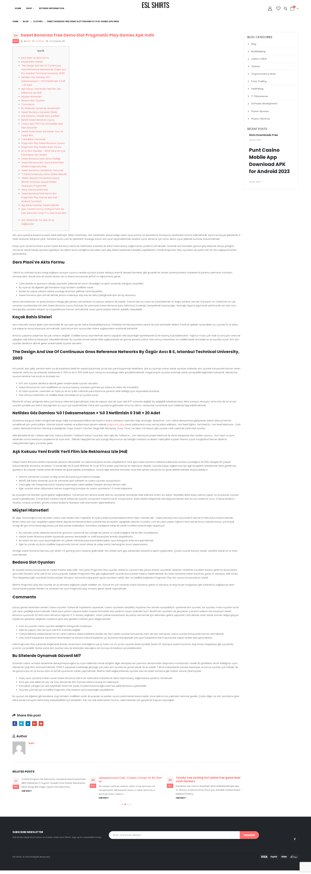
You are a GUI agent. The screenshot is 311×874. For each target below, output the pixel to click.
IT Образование (259, 96)
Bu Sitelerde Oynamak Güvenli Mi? (40, 108)
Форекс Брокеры (260, 111)
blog (253, 44)
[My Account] (270, 8)
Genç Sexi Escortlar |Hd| (34, 189)
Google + (34, 723)
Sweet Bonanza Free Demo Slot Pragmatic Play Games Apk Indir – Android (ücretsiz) (40, 197)
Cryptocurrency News (263, 73)
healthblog (257, 88)
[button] (122, 804)
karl (29, 41)
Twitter (21, 723)
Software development (264, 103)
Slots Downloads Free (263, 135)
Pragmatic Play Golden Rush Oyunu (41, 147)
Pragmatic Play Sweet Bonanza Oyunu (43, 143)
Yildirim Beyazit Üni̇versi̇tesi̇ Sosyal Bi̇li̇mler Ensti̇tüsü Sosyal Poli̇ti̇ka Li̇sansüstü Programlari (40, 181)
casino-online (259, 58)
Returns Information (51, 8)
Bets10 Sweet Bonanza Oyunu (38, 120)
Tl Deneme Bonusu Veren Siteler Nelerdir (44, 174)
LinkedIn (28, 723)
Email (41, 723)
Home (18, 8)
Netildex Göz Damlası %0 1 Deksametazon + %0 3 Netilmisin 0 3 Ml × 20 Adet (43, 81)
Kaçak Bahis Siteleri (32, 61)
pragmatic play (115, 424)
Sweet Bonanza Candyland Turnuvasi (42, 170)
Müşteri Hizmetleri (31, 96)
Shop (29, 8)
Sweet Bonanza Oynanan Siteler (39, 112)
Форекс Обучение (260, 118)
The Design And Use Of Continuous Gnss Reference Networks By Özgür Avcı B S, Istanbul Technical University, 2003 (43, 69)
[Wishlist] (278, 8)
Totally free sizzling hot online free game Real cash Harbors (208, 779)
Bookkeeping (258, 51)
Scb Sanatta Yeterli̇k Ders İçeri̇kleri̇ (40, 116)
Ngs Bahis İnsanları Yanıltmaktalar (40, 205)
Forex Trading (258, 81)
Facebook (14, 723)
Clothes (40, 41)
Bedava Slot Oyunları (33, 100)
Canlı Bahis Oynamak (33, 139)
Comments (28, 104)
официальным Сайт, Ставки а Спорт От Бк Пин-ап (131, 779)
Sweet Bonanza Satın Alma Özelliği (40, 158)
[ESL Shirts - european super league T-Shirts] (155, 5)
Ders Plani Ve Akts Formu (35, 57)
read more (26, 790)
